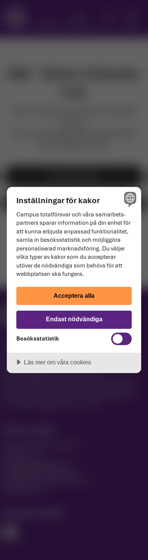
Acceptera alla (74, 295)
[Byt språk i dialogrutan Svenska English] (129, 199)
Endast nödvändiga (74, 319)
